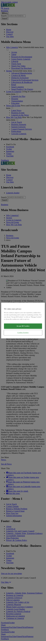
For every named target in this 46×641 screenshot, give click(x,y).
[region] (23, 320)
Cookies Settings (23, 332)
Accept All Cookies (23, 326)
